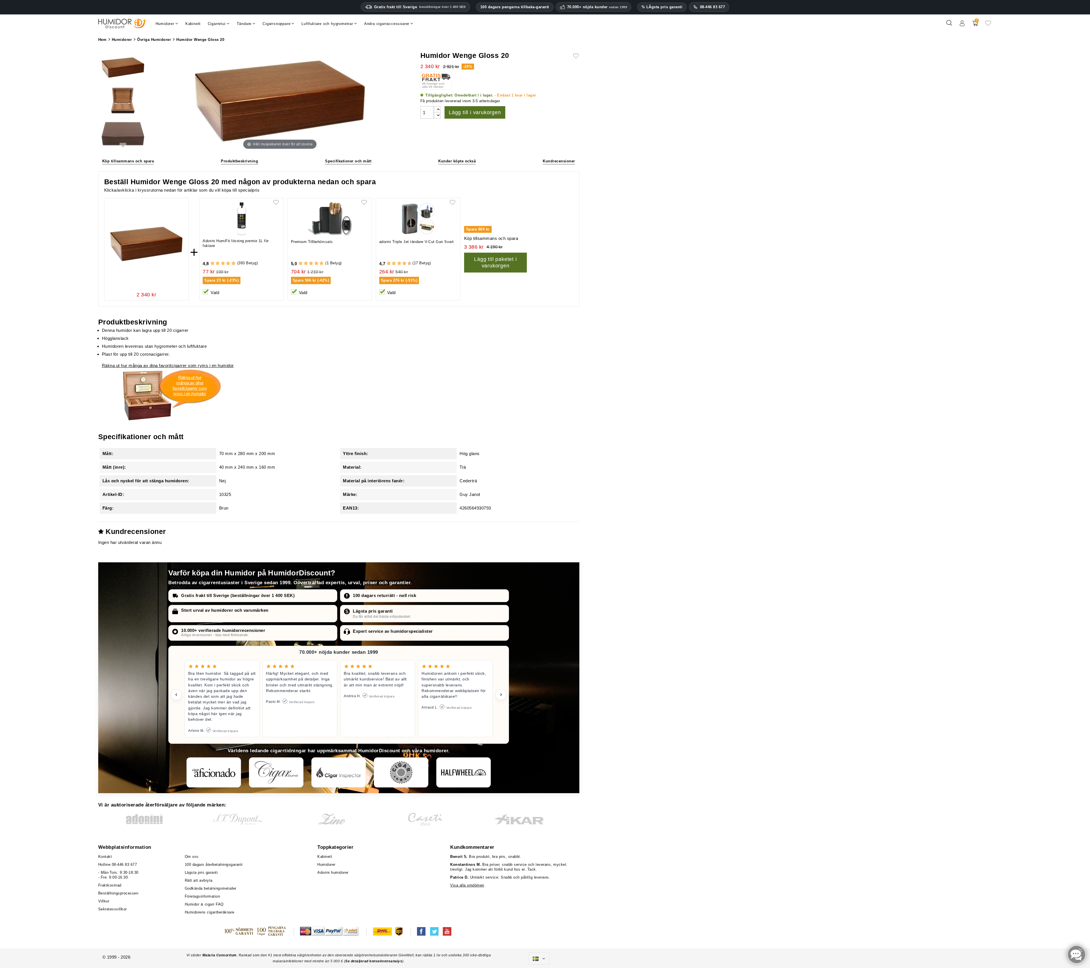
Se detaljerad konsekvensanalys (373, 961)
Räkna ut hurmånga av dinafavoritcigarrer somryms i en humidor (190, 385)
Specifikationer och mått (348, 161)
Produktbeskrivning (239, 161)
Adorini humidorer (333, 872)
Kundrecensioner (559, 161)
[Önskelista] (988, 25)
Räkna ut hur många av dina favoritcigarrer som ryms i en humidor (168, 365)
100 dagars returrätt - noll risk (384, 595)
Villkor (104, 901)
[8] (404, 263)
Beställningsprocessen (118, 893)
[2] (217, 263)
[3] (223, 263)
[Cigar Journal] (276, 772)
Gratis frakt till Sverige (420, 7)
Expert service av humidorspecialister (393, 631)
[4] (228, 263)
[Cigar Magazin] (401, 772)
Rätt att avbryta (199, 880)
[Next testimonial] (501, 694)
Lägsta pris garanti (373, 611)
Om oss (192, 856)
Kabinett (324, 856)
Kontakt (105, 856)
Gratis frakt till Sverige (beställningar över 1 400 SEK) (238, 595)
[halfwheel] (463, 772)
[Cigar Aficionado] (213, 772)
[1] (212, 263)
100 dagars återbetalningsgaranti (214, 864)
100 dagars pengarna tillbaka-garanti (514, 7)
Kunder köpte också (457, 161)
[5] (233, 263)
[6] (399, 263)
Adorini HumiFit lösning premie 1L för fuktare (236, 243)
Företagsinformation (202, 896)
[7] (401, 263)
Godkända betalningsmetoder (210, 888)
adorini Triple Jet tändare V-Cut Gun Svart (416, 242)
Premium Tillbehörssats (312, 242)
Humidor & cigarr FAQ (204, 904)
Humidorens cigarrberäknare (209, 912)
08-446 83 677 (712, 7)
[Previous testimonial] (176, 694)
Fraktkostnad (109, 885)
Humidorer (326, 864)
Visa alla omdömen (467, 885)
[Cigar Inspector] (338, 772)
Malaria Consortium (219, 955)
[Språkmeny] (539, 959)
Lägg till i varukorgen (475, 112)
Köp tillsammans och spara (128, 161)
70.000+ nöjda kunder (597, 7)
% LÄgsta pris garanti (662, 7)
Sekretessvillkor (112, 909)
